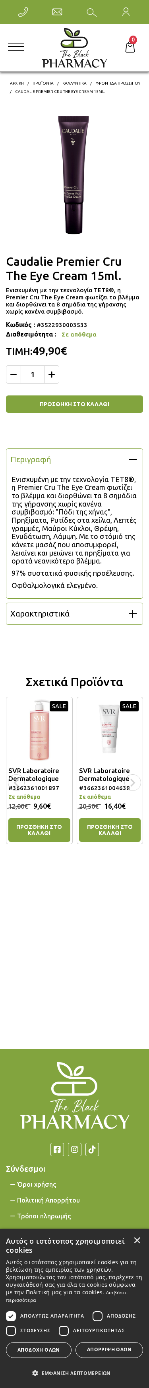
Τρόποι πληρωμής (44, 1216)
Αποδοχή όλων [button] (38, 1349)
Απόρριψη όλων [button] (109, 1349)
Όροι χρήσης (36, 1184)
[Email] (57, 12)
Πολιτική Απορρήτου (48, 1200)
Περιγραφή (30, 459)
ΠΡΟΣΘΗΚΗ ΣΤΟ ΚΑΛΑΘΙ (74, 404)
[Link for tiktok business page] (92, 1149)
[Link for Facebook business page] (57, 1149)
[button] (74, 1372)
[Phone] (23, 12)
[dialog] (74, 1308)
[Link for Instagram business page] (74, 1149)
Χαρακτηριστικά (40, 613)
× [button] (137, 1240)
